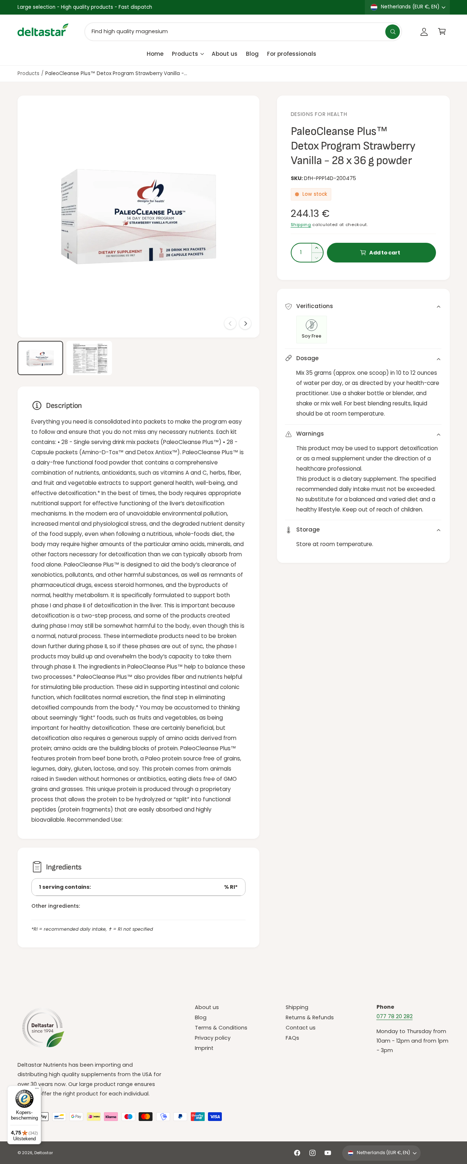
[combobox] (243, 31)
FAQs (292, 1038)
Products (185, 53)
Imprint (204, 1048)
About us (207, 1007)
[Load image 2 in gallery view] (89, 358)
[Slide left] (230, 323)
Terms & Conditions (221, 1027)
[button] (442, 31)
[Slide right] (245, 323)
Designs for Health (319, 114)
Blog (201, 1017)
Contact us (301, 1027)
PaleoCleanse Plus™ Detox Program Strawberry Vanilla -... (116, 73)
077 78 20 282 (395, 1016)
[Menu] (36, 1090)
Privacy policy (213, 1038)
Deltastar (43, 1153)
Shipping (301, 224)
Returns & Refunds (310, 1017)
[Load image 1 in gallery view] (40, 358)
